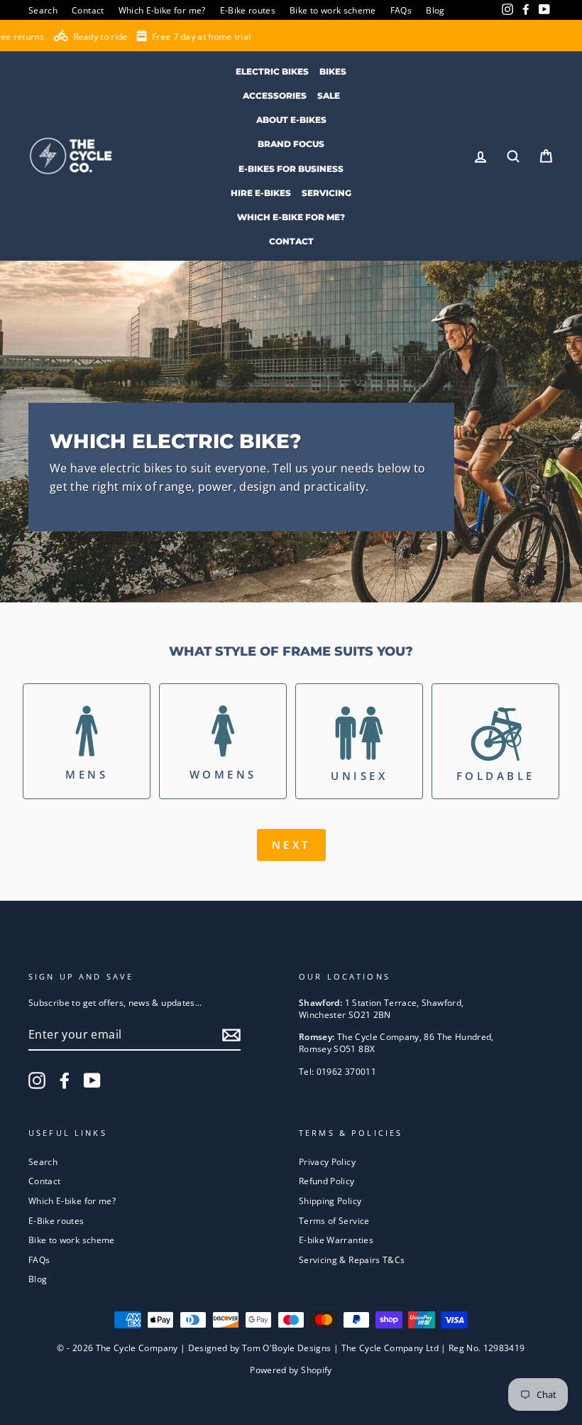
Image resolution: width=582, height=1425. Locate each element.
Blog (435, 10)
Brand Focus (291, 144)
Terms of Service (334, 1220)
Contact (88, 10)
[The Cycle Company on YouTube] (92, 1080)
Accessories (275, 95)
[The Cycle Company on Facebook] (64, 1080)
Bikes (332, 71)
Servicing (326, 193)
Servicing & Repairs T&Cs (352, 1259)
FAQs (401, 10)
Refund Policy (327, 1180)
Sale (328, 95)
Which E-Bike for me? (291, 217)
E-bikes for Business (291, 168)
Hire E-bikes (261, 193)
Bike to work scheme (333, 10)
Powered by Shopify (290, 1370)
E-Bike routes (248, 10)
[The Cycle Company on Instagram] (36, 1080)
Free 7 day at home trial (146, 37)
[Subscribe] (231, 1035)
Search (42, 10)
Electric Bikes (272, 71)
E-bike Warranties (336, 1239)
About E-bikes (291, 119)
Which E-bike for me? (162, 10)
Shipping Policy (330, 1200)
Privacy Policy (327, 1161)
